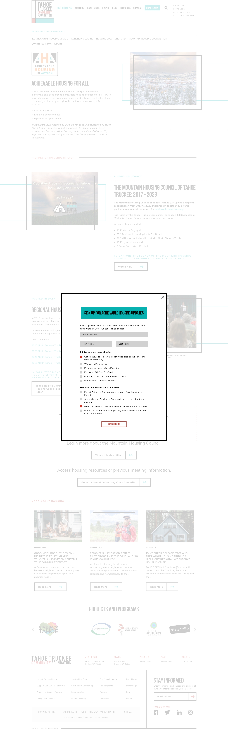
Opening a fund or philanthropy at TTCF (105, 376)
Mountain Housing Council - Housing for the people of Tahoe (115, 406)
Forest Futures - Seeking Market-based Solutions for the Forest (113, 393)
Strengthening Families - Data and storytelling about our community (114, 400)
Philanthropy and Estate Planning (101, 368)
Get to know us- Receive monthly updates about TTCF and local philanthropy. (115, 358)
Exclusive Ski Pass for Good (98, 372)
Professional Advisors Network (100, 380)
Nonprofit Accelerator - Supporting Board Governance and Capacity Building (115, 412)
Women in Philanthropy (96, 364)
